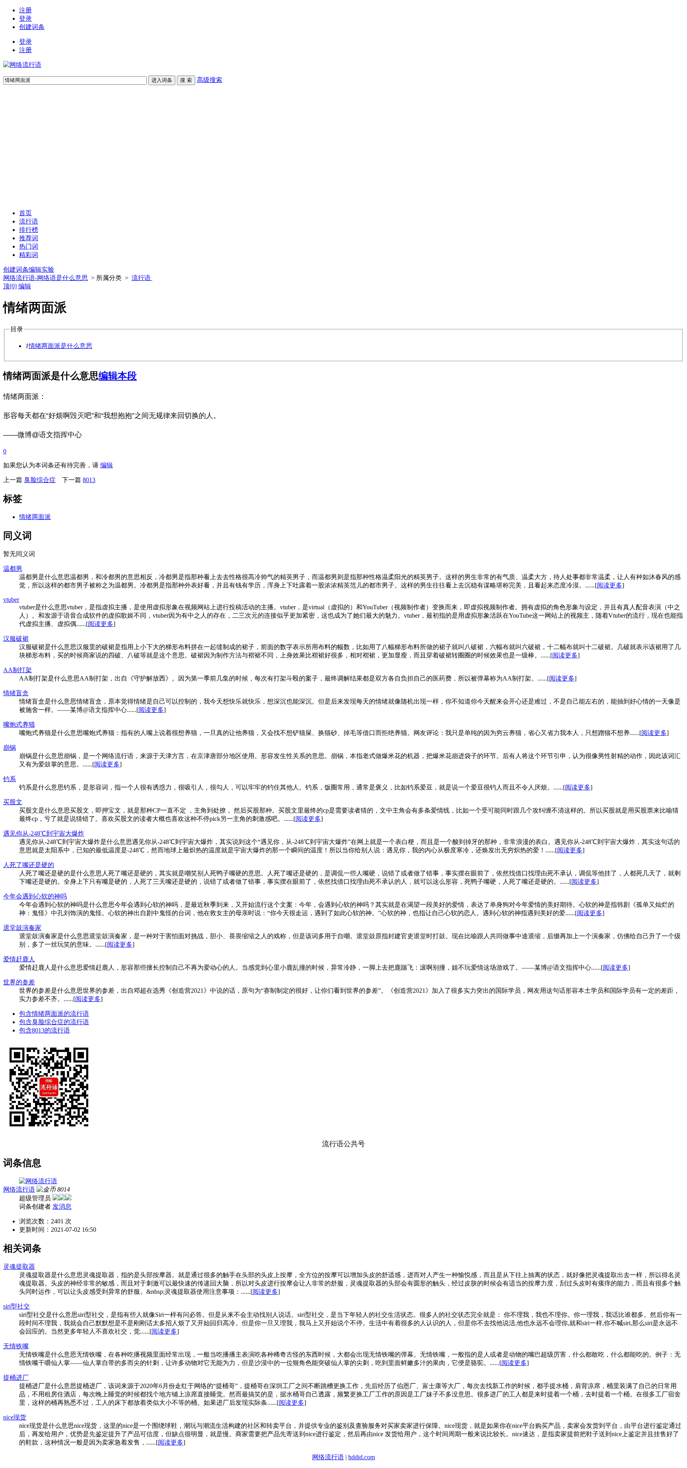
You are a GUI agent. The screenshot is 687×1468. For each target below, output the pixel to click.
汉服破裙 (16, 638)
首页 (25, 213)
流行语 (28, 221)
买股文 (12, 802)
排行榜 (28, 229)
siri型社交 (16, 1306)
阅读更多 (609, 585)
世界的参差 (19, 982)
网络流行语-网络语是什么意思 (45, 277)
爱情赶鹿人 (19, 959)
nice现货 (14, 1417)
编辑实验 (41, 269)
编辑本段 (118, 376)
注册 (25, 10)
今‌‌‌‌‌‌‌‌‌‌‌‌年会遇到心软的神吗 (35, 896)
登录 (25, 18)
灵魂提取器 (19, 1266)
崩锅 (9, 747)
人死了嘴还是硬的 (28, 864)
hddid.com (361, 1457)
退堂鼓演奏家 (22, 927)
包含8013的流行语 (44, 1030)
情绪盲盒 (16, 693)
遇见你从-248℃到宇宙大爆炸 (43, 833)
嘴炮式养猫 (19, 724)
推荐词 (28, 238)
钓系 (9, 779)
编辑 (24, 286)
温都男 (12, 568)
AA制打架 (17, 670)
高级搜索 (209, 79)
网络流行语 (19, 1189)
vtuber (11, 599)
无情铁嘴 (16, 1346)
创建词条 (32, 26)
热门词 (28, 246)
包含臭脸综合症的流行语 (54, 1022)
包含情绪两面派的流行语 (54, 1013)
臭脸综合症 (40, 479)
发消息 (62, 1206)
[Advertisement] (343, 147)
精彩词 (28, 254)
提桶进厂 (16, 1377)
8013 (89, 479)
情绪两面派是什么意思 (60, 345)
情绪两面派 (35, 516)
